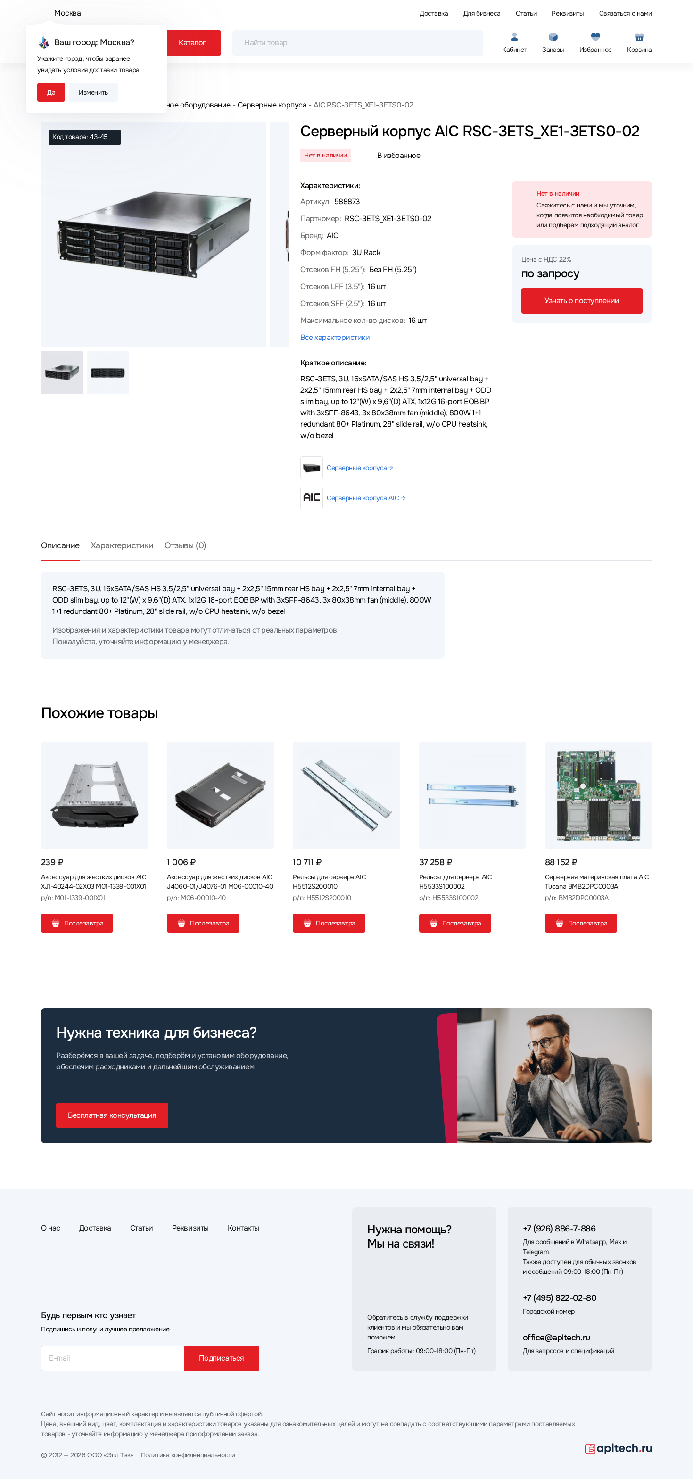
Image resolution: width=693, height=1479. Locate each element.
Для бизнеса (482, 13)
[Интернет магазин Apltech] (618, 1449)
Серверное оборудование (185, 105)
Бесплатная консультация (112, 1115)
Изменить (93, 92)
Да (51, 92)
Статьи (526, 13)
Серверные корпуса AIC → (366, 498)
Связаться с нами (625, 13)
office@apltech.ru (556, 1337)
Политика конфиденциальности (188, 1455)
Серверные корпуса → (360, 467)
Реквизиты (568, 13)
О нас (50, 1228)
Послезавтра (83, 923)
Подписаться (221, 1358)
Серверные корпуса (272, 105)
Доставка (434, 13)
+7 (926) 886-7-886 (559, 1228)
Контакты (243, 1228)
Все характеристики (335, 337)
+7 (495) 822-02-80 (559, 1298)
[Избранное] (137, 752)
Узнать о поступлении (581, 301)
